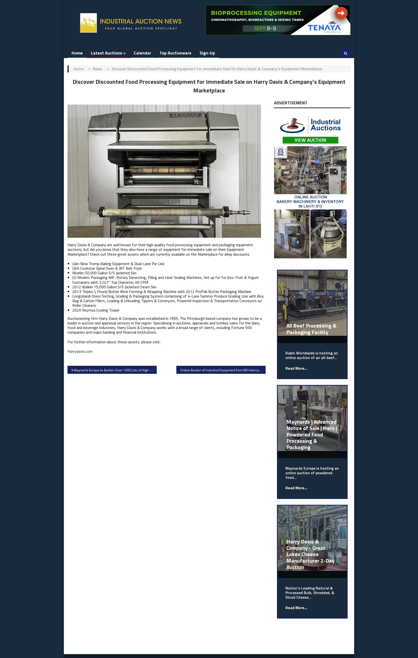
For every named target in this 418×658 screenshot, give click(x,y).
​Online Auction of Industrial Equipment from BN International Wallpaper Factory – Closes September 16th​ (223, 370)
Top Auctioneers (175, 53)
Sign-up (207, 53)
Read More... (296, 368)
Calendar (142, 53)
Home (77, 53)
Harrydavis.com (80, 351)
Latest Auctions (106, 53)
